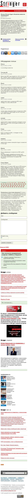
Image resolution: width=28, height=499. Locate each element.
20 (18, 184)
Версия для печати (6, 18)
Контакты (21, 480)
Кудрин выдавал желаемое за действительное (7, 40)
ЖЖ (19, 318)
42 (16, 186)
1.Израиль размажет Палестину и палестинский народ (12, 258)
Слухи (12, 479)
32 (19, 185)
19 (16, 184)
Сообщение (4, 219)
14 (5, 184)
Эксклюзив (5, 479)
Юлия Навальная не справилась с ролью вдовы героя (13, 344)
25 (4, 185)
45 (23, 186)
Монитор (19, 479)
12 (1, 184)
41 (14, 186)
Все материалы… (7, 302)
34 (23, 185)
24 (2, 185)
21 (21, 184)
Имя (2, 216)
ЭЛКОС (20, 493)
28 (10, 185)
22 (23, 184)
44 (21, 186)
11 (24, 182)
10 (22, 182)
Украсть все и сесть (6, 296)
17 (12, 184)
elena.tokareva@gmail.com (8, 490)
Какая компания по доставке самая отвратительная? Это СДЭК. (10, 432)
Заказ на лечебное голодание (19, 39)
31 (17, 185)
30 (15, 185)
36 (3, 186)
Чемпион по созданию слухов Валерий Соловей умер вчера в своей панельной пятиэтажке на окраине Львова (14, 288)
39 (10, 186)
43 (18, 186)
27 (8, 185)
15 (8, 184)
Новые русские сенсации (7, 458)
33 (21, 185)
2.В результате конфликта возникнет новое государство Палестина (14, 261)
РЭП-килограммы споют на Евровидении (12, 441)
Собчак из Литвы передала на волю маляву (12, 292)
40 (12, 186)
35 (1, 186)
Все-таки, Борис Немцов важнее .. (10, 445)
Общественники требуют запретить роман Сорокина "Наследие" (12, 437)
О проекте (14, 480)
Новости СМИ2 (4, 247)
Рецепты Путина (5, 299)
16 (10, 184)
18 (14, 184)
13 (3, 184)
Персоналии (5, 480)
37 (5, 186)
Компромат (12, 477)
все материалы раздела (19, 10)
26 (6, 185)
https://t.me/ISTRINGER (8, 318)
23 (25, 184)
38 (8, 186)
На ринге (4, 477)
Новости (21, 477)
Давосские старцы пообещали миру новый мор (13, 428)
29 (13, 185)
